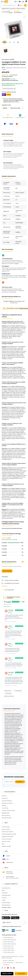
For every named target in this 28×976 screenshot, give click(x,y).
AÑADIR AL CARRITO (7, 973)
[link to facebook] (14, 42)
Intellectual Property (7, 803)
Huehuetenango (6, 905)
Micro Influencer (6, 815)
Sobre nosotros (19, 962)
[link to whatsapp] (10, 42)
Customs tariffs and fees (8, 810)
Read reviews (7, 606)
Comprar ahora (21, 973)
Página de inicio (5, 8)
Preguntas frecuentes (7, 836)
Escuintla (4, 897)
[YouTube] (8, 968)
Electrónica (12, 8)
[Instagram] (5, 968)
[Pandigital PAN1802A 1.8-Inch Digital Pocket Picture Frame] (14, 29)
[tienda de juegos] (15, 918)
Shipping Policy (6, 813)
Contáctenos (6, 964)
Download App (6, 827)
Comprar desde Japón (8, 941)
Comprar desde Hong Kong (9, 944)
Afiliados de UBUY (6, 846)
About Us (4, 796)
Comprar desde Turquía (8, 950)
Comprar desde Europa (8, 952)
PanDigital (4, 12)
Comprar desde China (8, 948)
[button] (16, 2)
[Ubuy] (6, 1)
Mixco (3, 890)
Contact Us (5, 798)
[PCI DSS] (5, 930)
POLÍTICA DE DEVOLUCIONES (9, 834)
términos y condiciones (8, 960)
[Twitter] (11, 968)
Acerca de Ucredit (6, 839)
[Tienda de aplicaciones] (6, 918)
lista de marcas (6, 829)
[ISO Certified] (16, 930)
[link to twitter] (18, 42)
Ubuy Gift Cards (6, 841)
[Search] (25, 5)
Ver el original (9, 11)
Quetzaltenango (6, 895)
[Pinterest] (14, 968)
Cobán (3, 900)
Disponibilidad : (6, 79)
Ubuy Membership (6, 818)
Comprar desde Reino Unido (9, 939)
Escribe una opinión (7, 571)
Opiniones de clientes (7, 831)
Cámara (18, 8)
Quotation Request (7, 800)
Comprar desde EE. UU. (8, 937)
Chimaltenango (6, 902)
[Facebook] (3, 968)
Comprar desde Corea (8, 946)
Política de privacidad (8, 962)
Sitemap (4, 805)
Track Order (5, 808)
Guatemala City (6, 888)
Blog (3, 844)
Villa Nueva (5, 893)
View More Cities (6, 907)
